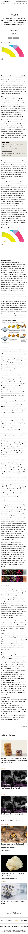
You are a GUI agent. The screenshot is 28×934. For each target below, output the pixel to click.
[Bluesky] (13, 914)
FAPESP (1, 926)
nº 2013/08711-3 (6, 688)
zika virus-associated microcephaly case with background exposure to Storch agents (13, 717)
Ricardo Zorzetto (14, 30)
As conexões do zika (7, 151)
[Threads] (15, 914)
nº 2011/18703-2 (15, 662)
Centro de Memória (24, 926)
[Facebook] (8, 914)
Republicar (25, 726)
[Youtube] (19, 914)
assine (17, 1)
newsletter (20, 1)
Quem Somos (9, 920)
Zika (14, 16)
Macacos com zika (6, 155)
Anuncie (16, 920)
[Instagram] (11, 914)
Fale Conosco (24, 920)
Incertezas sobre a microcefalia (10, 149)
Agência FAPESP (7, 926)
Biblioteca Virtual (15, 926)
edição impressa (24, 1)
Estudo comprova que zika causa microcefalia (13, 153)
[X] (9, 914)
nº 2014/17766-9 (21, 674)
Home (2, 920)
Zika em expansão (6, 146)
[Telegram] (16, 914)
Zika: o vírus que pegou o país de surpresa (12, 144)
